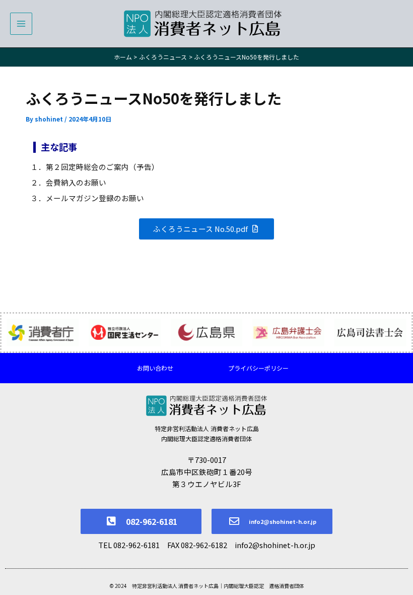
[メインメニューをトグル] (21, 24)
